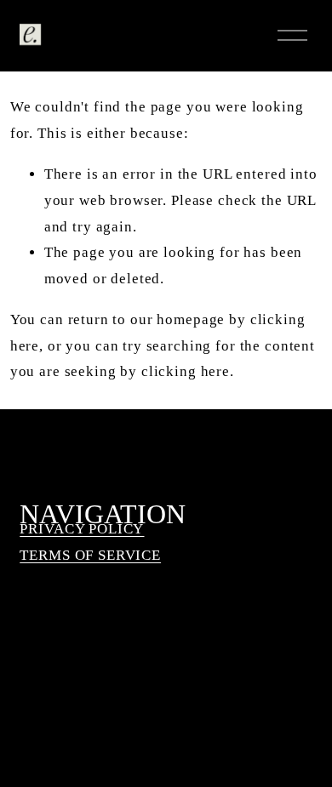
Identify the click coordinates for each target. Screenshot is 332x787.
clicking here (185, 371)
